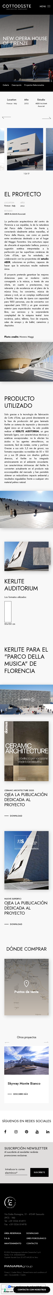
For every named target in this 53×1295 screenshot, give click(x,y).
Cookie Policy (16, 1272)
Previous (7, 1042)
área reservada (12, 1233)
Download (32, 1233)
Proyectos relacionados (34, 85)
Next (46, 1042)
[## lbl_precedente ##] (6, 118)
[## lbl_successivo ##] (46, 118)
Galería (6, 85)
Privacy (6, 1272)
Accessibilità (13, 1275)
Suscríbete (39, 1172)
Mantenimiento (12, 1243)
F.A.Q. (7, 1238)
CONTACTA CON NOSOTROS (32, 1289)
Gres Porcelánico (36, 1238)
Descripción (16, 85)
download (16, 815)
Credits (23, 1275)
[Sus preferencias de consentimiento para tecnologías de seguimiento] (5, 1290)
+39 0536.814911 (17, 1221)
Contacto (32, 1243)
